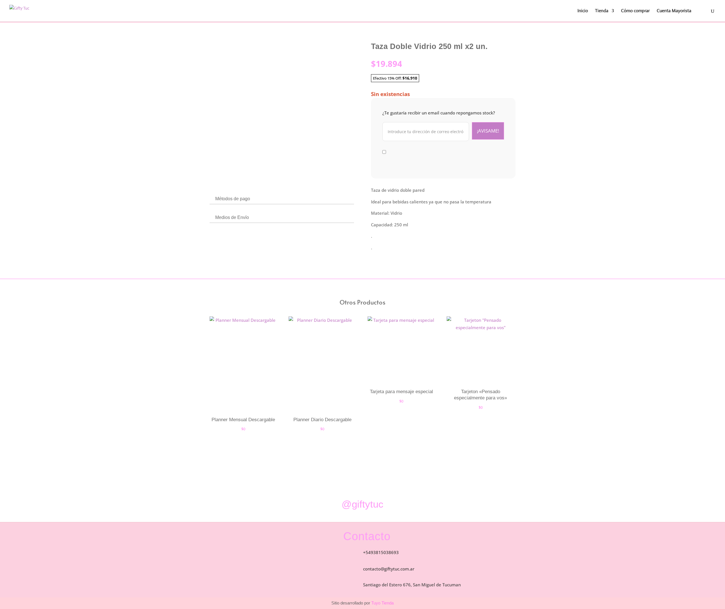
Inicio (582, 11)
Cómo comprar (635, 11)
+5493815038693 (381, 552)
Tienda (601, 11)
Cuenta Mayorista (674, 11)
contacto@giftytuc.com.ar (388, 569)
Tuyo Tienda (382, 603)
